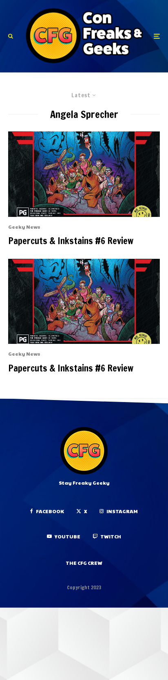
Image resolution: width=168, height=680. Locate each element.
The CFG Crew (84, 563)
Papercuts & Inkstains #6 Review (70, 241)
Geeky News (24, 226)
